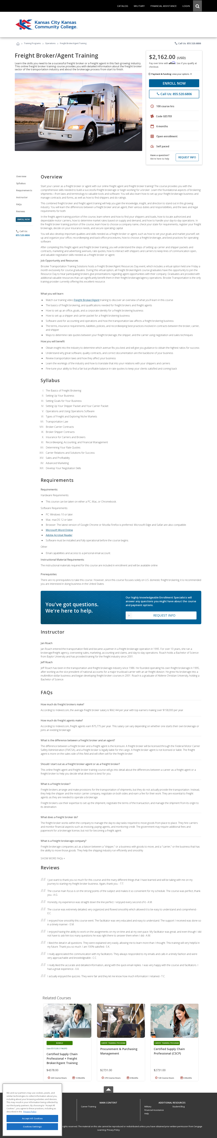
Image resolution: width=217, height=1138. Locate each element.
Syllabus (21, 183)
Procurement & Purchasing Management (118, 1051)
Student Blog (178, 1106)
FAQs (19, 204)
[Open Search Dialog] (197, 5)
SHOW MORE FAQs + (53, 858)
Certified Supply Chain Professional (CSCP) (169, 1051)
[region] (32, 1109)
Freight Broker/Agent (86, 300)
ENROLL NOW (174, 83)
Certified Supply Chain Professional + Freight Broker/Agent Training (62, 1058)
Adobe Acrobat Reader (59, 535)
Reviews (20, 211)
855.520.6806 (23, 235)
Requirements (24, 190)
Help (146, 1113)
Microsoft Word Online (59, 530)
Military (147, 1106)
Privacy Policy (113, 1129)
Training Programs (32, 43)
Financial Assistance (154, 1110)
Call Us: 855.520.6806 (187, 43)
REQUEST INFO (187, 157)
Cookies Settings (32, 1126)
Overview (21, 176)
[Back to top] (108, 1101)
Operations (50, 43)
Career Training (88, 1106)
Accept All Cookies (32, 1118)
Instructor (22, 197)
